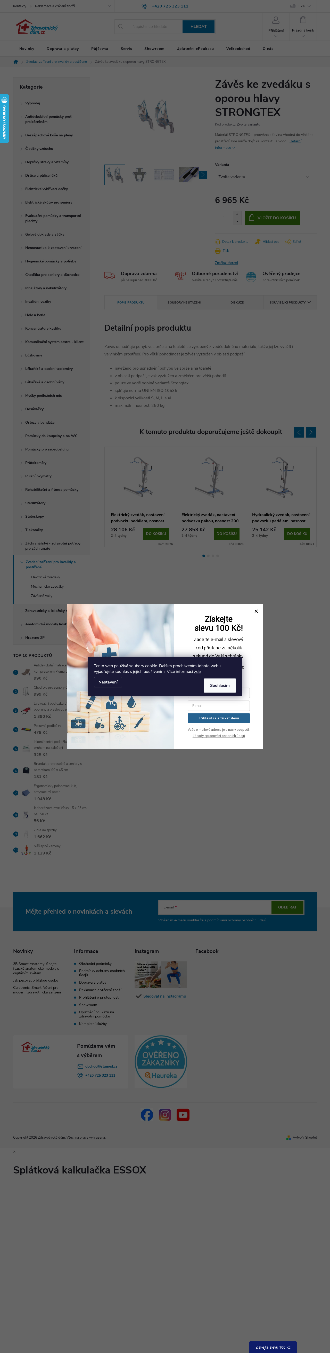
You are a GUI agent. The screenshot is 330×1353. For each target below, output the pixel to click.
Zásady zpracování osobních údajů (219, 736)
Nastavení (108, 682)
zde (197, 671)
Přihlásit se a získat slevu (219, 718)
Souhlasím (220, 685)
